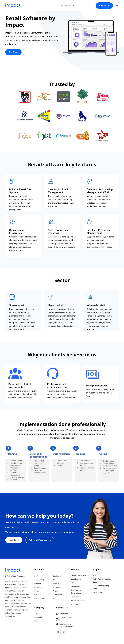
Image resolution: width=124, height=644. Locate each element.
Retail (73, 583)
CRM (36, 594)
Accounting (39, 580)
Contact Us (104, 5)
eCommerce (57, 594)
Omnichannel (58, 576)
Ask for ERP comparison (40, 540)
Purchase (38, 587)
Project (55, 591)
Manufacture (39, 598)
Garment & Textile (78, 600)
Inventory (38, 583)
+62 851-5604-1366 (64, 619)
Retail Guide (97, 592)
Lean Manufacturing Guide (101, 587)
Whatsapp (63, 613)
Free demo (14, 540)
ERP (36, 576)
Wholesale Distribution (80, 575)
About (36, 613)
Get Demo (13, 52)
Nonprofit (74, 604)
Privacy (37, 621)
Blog (94, 575)
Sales (36, 591)
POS (54, 580)
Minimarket (75, 586)
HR (54, 598)
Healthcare (75, 597)
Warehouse (57, 587)
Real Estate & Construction (76, 591)
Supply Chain (58, 583)
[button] (117, 6)
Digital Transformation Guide (102, 580)
